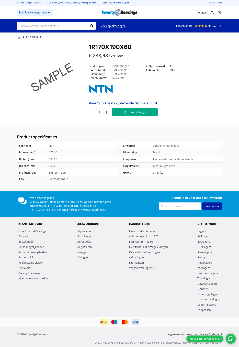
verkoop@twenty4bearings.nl (87, 209)
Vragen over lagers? (141, 268)
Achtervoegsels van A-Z (143, 236)
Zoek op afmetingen (113, 26)
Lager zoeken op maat (143, 231)
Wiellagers (203, 268)
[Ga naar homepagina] (19, 37)
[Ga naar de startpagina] (119, 12)
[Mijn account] (212, 12)
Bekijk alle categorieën (33, 12)
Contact (23, 236)
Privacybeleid (149, 342)
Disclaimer (25, 268)
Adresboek (84, 241)
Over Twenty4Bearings (32, 231)
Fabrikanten (136, 262)
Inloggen (82, 252)
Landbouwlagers (207, 273)
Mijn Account (85, 231)
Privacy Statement (29, 273)
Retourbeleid (26, 257)
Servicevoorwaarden (175, 342)
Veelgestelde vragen (30, 262)
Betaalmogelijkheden (31, 247)
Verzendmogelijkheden (32, 252)
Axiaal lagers (137, 257)
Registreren (84, 247)
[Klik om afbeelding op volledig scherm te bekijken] (51, 78)
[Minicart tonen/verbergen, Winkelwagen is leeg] (219, 12)
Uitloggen (83, 257)
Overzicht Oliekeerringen (144, 252)
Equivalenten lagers (141, 241)
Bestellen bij (25, 241)
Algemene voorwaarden (33, 278)
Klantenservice (215, 3)
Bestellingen (84, 236)
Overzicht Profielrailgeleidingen (148, 247)
